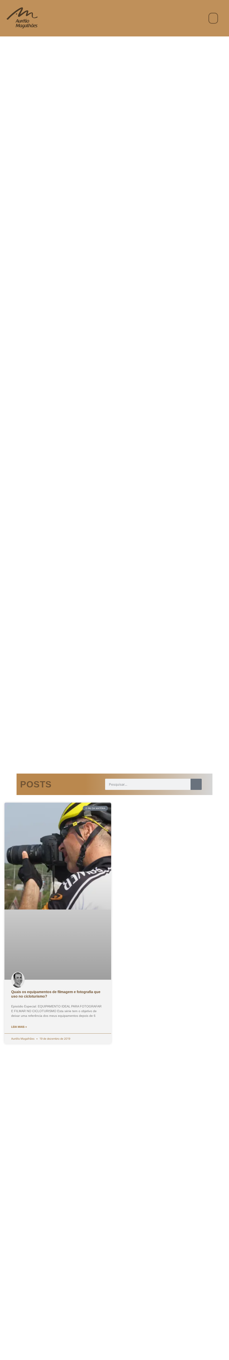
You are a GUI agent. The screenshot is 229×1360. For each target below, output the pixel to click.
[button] (213, 18)
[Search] (196, 784)
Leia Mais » (19, 1026)
